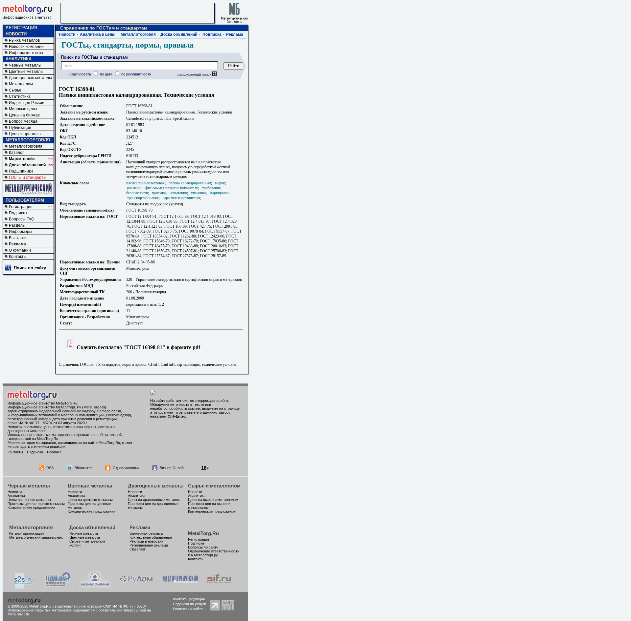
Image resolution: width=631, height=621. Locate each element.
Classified (137, 549)
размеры (134, 188)
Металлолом (21, 84)
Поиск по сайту (30, 267)
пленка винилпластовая (145, 183)
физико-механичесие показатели (171, 188)
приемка (159, 193)
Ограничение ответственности (213, 551)
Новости (67, 34)
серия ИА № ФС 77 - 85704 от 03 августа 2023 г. (48, 423)
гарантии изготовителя (181, 198)
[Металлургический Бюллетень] (180, 586)
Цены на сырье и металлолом (213, 500)
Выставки (18, 238)
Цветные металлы (26, 71)
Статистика (20, 96)
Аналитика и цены (97, 34)
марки (220, 183)
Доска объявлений (27, 165)
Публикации (20, 127)
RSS (50, 468)
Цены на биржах (24, 115)
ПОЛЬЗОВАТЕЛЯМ (25, 200)
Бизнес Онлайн (172, 468)
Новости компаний (26, 46)
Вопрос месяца (23, 121)
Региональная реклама (148, 545)
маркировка (219, 193)
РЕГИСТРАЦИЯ (21, 27)
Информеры (20, 231)
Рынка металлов (24, 40)
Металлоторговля (25, 146)
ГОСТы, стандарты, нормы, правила (127, 45)
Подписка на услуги (189, 604)
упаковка (198, 193)
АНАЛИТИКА (19, 58)
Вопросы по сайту (203, 547)
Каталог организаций (26, 533)
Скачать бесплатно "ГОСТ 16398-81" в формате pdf (137, 347)
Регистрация (21, 206)
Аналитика (16, 496)
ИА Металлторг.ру (203, 555)
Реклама (17, 244)
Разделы (17, 225)
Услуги (75, 545)
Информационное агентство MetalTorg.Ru (42, 403)
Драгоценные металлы (30, 77)
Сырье (15, 90)
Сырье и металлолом (214, 485)
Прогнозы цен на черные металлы (36, 504)
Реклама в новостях (146, 541)
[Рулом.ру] (136, 586)
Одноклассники (126, 468)
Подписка (18, 213)
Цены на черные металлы (29, 500)
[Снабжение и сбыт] (24, 587)
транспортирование (143, 198)
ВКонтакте (83, 468)
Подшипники (21, 171)
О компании (20, 250)
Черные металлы (25, 65)
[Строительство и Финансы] (219, 586)
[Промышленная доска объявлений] (58, 586)
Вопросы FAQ (21, 219)
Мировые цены (23, 109)
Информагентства (26, 53)
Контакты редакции (189, 599)
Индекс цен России (26, 102)
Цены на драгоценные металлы (154, 500)
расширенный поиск (194, 74)
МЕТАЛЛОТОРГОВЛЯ (28, 139)
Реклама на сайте (188, 609)
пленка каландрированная (190, 183)
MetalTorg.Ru (203, 533)
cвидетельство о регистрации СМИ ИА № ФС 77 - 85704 (100, 606)
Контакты (18, 256)
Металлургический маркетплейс (36, 537)
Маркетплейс (22, 158)
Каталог (16, 152)
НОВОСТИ (16, 33)
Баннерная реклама (146, 533)
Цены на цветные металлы (90, 500)
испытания (178, 193)
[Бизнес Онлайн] (95, 586)
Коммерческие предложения (31, 507)
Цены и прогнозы (25, 134)
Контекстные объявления (150, 537)
